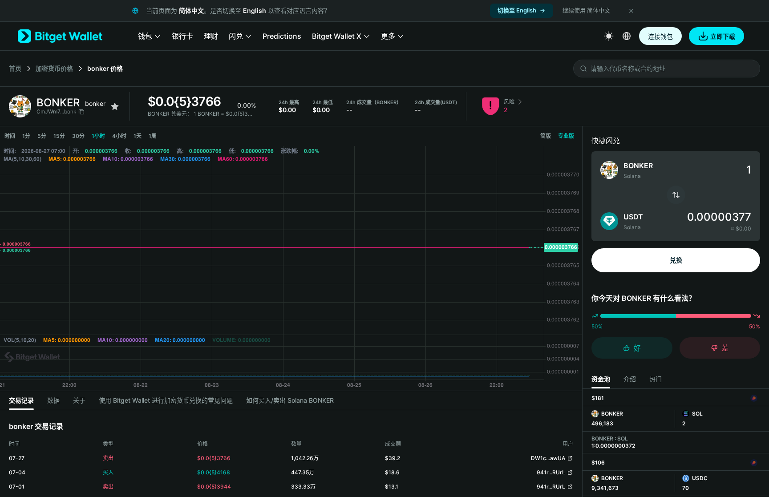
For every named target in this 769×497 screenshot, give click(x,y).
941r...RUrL (551, 472)
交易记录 (21, 400)
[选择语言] (626, 36)
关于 (79, 400)
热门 (655, 379)
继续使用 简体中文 (586, 10)
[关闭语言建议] (631, 10)
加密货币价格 (54, 68)
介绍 (629, 379)
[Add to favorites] (115, 106)
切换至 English (517, 10)
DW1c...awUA (548, 458)
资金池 (600, 379)
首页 (15, 68)
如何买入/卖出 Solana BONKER (290, 400)
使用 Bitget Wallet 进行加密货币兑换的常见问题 (166, 400)
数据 (53, 400)
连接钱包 (660, 36)
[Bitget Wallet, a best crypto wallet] (60, 36)
